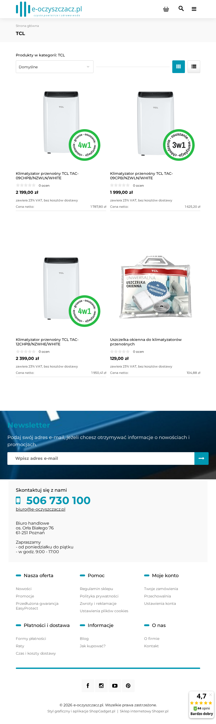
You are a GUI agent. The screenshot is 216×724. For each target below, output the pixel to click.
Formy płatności (31, 638)
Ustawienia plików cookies (104, 611)
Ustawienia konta (160, 603)
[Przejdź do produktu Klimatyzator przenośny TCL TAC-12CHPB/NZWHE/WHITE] (61, 290)
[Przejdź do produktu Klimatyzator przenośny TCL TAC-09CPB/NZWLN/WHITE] (155, 123)
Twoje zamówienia (161, 588)
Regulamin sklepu (96, 588)
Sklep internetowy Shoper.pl (144, 711)
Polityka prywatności (99, 596)
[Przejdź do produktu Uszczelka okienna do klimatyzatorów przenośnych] (155, 290)
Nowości (24, 588)
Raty (20, 646)
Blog (84, 638)
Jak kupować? (93, 646)
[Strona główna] (49, 8)
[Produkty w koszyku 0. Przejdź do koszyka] (166, 9)
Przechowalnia (157, 596)
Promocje (25, 596)
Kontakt (151, 646)
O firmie (151, 638)
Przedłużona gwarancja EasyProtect (37, 606)
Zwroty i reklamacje (98, 603)
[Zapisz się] (201, 458)
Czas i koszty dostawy (36, 653)
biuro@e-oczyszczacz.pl (40, 509)
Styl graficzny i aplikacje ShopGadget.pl (81, 711)
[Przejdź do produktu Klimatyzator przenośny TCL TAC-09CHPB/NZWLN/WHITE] (61, 123)
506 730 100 (57, 500)
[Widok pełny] (194, 66)
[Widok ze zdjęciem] (178, 66)
